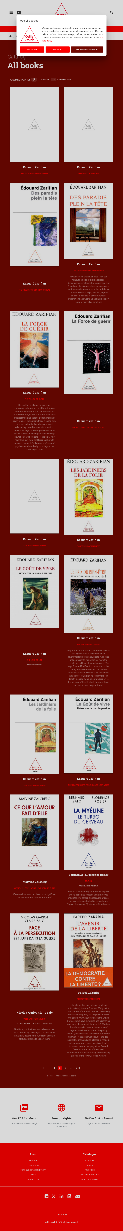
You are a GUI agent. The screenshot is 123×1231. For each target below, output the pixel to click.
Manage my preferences (87, 49)
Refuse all (58, 49)
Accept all (32, 49)
